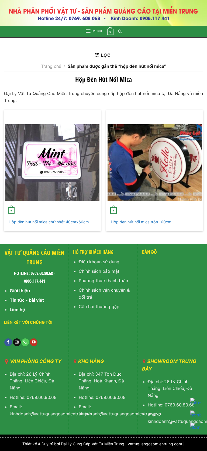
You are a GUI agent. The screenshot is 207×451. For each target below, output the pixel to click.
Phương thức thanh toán (103, 280)
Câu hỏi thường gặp (99, 306)
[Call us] (25, 342)
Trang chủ (51, 66)
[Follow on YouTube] (34, 342)
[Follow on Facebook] (8, 342)
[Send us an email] (17, 342)
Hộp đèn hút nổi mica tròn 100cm (141, 222)
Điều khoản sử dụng (99, 261)
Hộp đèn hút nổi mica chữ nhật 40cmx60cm (49, 222)
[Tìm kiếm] (120, 31)
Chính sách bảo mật (99, 271)
